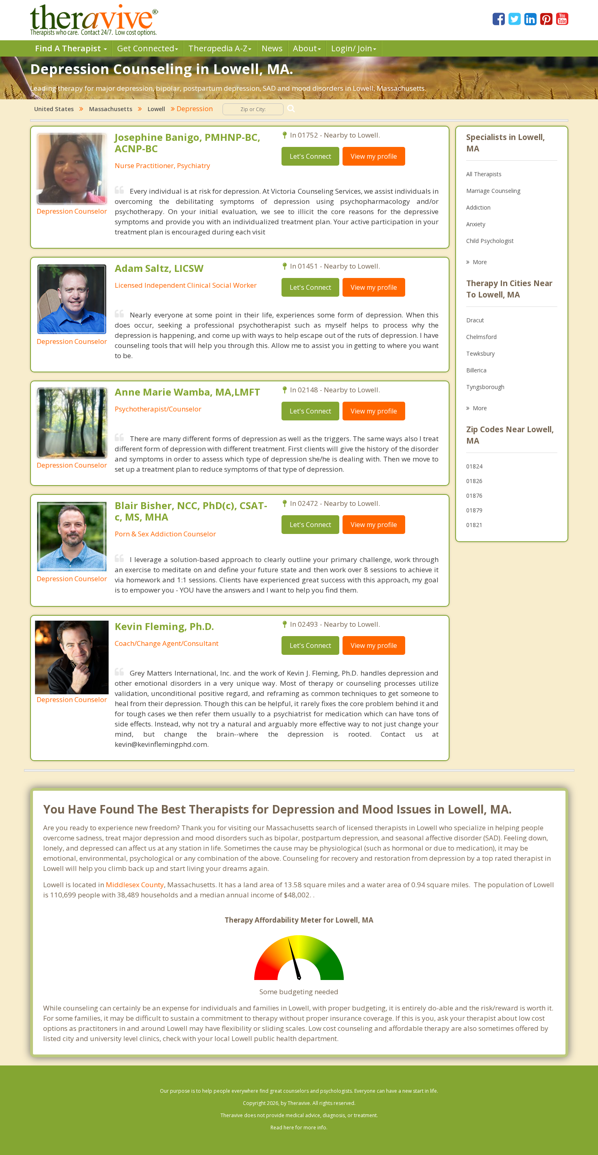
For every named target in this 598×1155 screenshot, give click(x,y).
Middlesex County (135, 884)
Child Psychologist (490, 241)
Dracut (475, 320)
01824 (474, 466)
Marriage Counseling (493, 191)
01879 (474, 510)
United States (54, 109)
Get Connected (145, 48)
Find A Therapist (69, 48)
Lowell (156, 109)
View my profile (374, 156)
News (272, 48)
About (305, 48)
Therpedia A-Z (217, 48)
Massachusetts (110, 109)
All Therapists (484, 174)
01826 (474, 481)
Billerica (476, 370)
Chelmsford (481, 337)
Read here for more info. (299, 1127)
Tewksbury (480, 353)
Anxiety (475, 224)
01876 (474, 495)
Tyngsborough (485, 387)
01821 (474, 525)
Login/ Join (351, 48)
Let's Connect (310, 156)
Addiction (478, 207)
